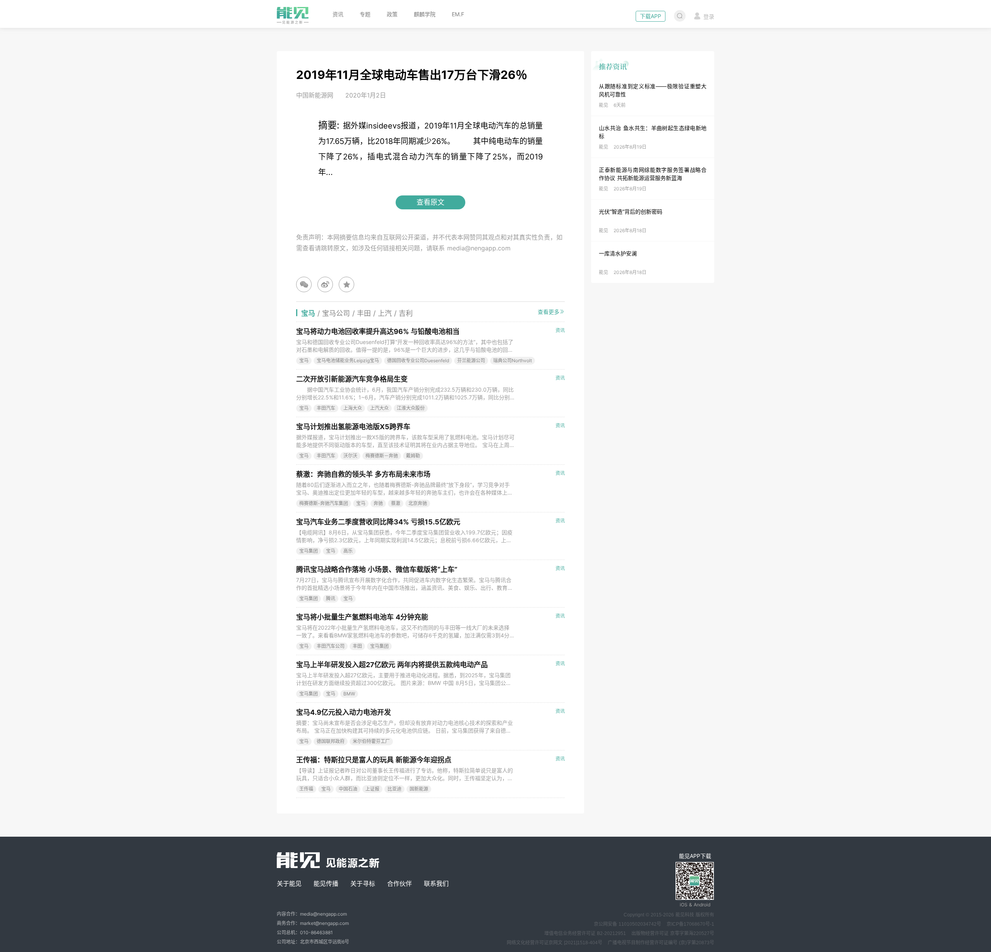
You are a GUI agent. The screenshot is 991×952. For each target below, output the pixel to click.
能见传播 (326, 883)
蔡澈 (395, 503)
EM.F (458, 14)
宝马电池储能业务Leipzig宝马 (348, 360)
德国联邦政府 (331, 741)
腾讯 (330, 598)
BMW (349, 694)
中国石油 (348, 789)
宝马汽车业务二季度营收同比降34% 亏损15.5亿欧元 (378, 522)
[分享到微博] (325, 284)
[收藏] (346, 284)
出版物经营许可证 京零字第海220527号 (672, 933)
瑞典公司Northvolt (512, 360)
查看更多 (548, 311)
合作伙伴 (399, 883)
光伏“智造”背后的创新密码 (630, 211)
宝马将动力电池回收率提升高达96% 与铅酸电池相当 (377, 331)
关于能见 (289, 883)
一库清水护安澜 (618, 253)
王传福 (306, 789)
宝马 (304, 360)
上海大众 (352, 408)
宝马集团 (308, 551)
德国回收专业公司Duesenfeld (418, 360)
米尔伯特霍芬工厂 (371, 741)
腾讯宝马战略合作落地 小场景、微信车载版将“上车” (377, 569)
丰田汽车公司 (331, 646)
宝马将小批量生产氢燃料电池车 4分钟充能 (362, 617)
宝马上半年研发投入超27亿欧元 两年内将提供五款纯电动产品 (392, 665)
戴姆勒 (413, 456)
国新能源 (419, 789)
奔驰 (378, 503)
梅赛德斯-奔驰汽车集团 (323, 503)
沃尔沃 (350, 456)
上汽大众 (379, 408)
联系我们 (436, 883)
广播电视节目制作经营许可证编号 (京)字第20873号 (661, 942)
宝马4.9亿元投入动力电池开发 (343, 712)
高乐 (348, 551)
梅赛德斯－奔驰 (381, 456)
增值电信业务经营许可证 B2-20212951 (585, 933)
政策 (392, 14)
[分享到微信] (304, 284)
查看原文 (430, 202)
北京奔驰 (417, 503)
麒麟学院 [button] (424, 14)
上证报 (372, 789)
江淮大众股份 (411, 408)
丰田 (357, 646)
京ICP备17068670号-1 (690, 924)
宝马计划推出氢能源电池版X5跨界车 (353, 427)
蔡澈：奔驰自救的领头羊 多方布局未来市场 (363, 474)
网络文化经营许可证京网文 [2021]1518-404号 (554, 942)
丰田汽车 (326, 408)
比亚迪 (394, 789)
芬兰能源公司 (471, 360)
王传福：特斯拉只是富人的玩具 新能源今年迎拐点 (373, 760)
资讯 (338, 14)
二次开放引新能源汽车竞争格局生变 (352, 379)
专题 (365, 14)
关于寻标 (362, 883)
